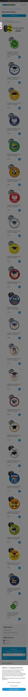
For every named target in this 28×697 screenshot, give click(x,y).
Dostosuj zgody (14, 685)
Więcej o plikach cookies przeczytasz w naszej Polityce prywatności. (13, 678)
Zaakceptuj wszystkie (14, 689)
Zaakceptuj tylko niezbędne (14, 682)
